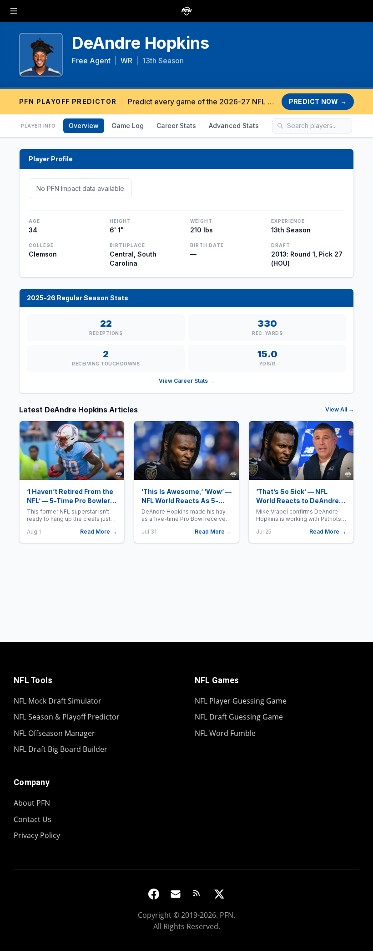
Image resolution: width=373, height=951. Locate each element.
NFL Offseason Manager (54, 733)
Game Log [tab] (127, 125)
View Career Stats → (187, 380)
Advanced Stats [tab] (234, 125)
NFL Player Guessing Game (241, 701)
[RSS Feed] (197, 894)
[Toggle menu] (13, 11)
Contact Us (32, 819)
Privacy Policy (37, 835)
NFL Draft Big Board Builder (60, 749)
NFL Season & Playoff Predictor (67, 717)
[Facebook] (153, 894)
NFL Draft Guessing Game (239, 717)
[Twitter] (219, 894)
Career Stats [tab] (176, 125)
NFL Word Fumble (225, 733)
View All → (339, 409)
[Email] (175, 894)
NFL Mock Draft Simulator (57, 701)
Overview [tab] (84, 125)
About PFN (32, 803)
